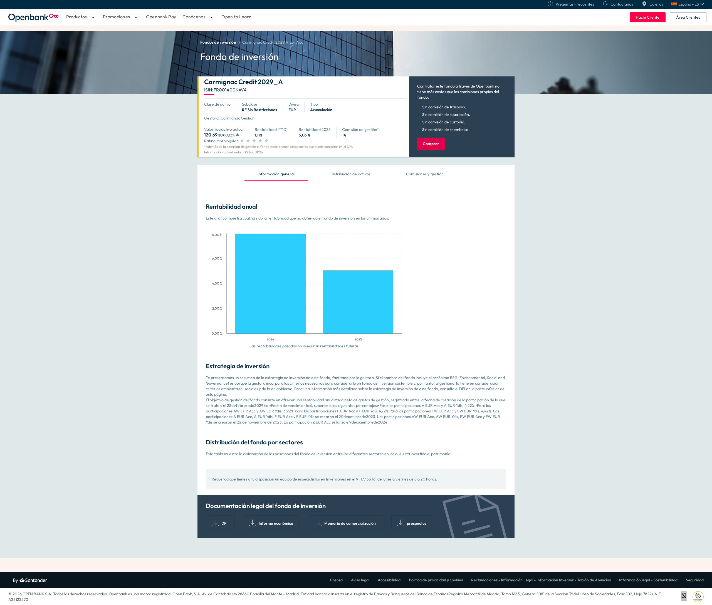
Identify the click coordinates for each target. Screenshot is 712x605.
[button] (687, 4)
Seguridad (695, 579)
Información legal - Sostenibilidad (648, 579)
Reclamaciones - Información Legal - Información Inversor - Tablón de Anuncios (541, 579)
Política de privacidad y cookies (436, 579)
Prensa (336, 579)
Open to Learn (236, 16)
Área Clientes (688, 17)
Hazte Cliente (647, 17)
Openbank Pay (161, 16)
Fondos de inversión (218, 42)
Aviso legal (360, 579)
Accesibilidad (389, 579)
